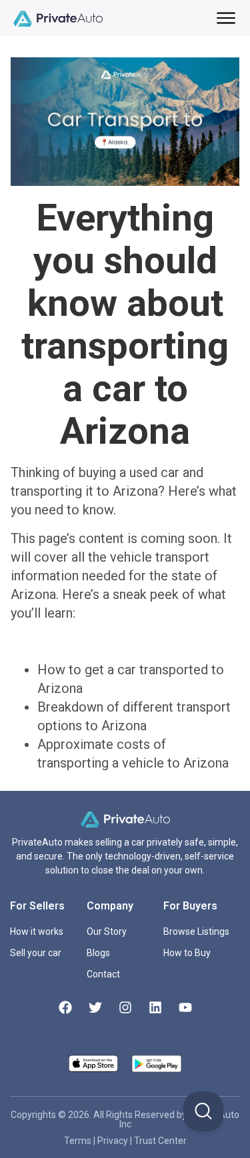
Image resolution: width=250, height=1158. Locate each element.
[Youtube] (185, 1007)
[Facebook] (65, 1007)
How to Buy (187, 952)
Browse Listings (196, 931)
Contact (103, 974)
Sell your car (35, 952)
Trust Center (160, 1140)
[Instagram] (125, 1007)
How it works (36, 931)
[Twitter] (95, 1007)
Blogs (98, 952)
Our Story (107, 931)
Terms (78, 1140)
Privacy (113, 1140)
